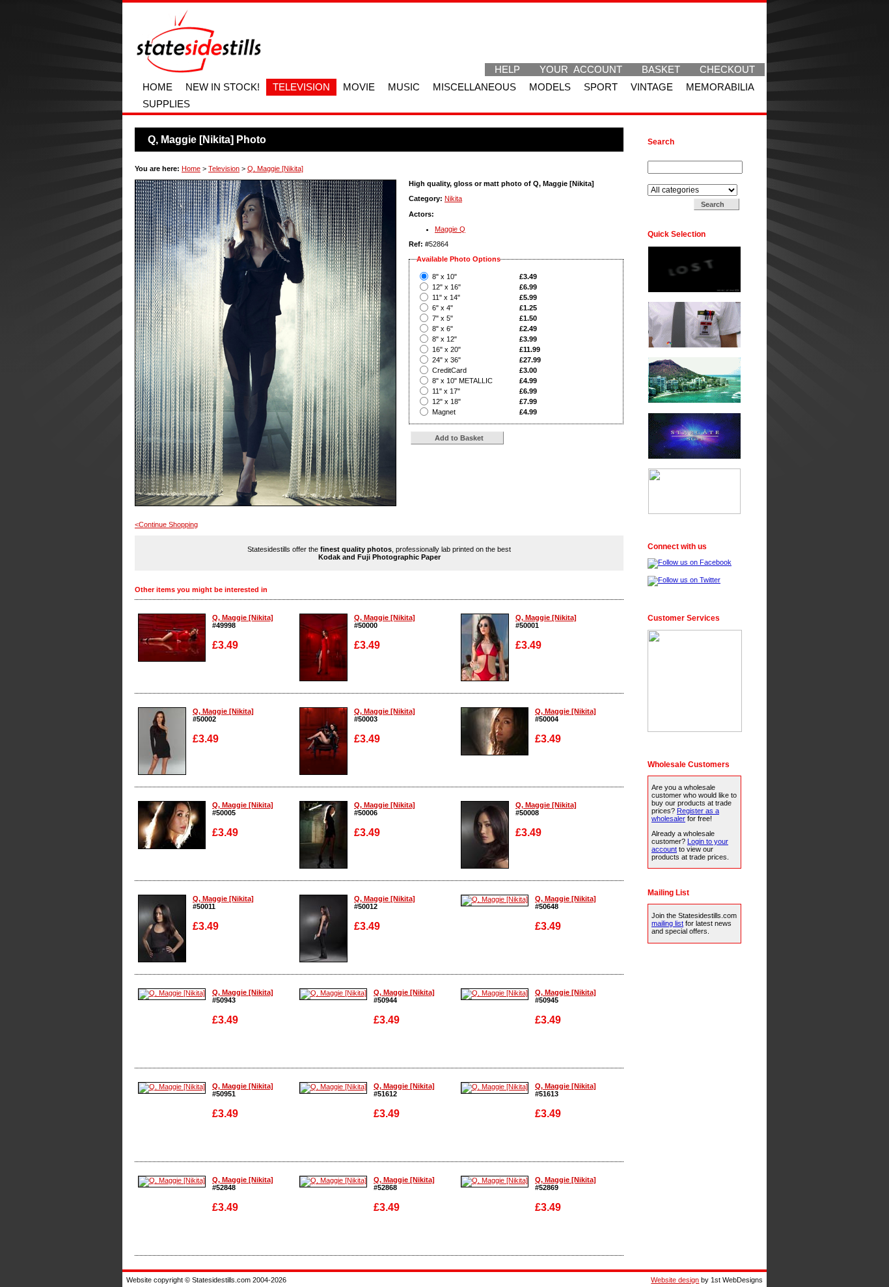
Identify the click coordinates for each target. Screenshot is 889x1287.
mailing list (667, 923)
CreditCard (449, 370)
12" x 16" (446, 287)
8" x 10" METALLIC (462, 381)
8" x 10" (444, 276)
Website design (675, 1280)
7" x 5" (442, 318)
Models (550, 87)
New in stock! (222, 87)
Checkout (727, 69)
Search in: (665, 180)
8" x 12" (444, 339)
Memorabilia (720, 87)
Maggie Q (450, 229)
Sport (601, 87)
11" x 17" (446, 391)
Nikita (453, 198)
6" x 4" (442, 308)
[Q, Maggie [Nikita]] (172, 659)
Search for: (666, 157)
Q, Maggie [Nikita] (275, 168)
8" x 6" (442, 328)
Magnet (444, 412)
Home (157, 87)
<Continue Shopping (166, 524)
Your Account (581, 69)
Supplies (166, 104)
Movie (359, 87)
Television (301, 87)
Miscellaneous (474, 87)
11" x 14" (446, 297)
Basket (661, 69)
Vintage (652, 87)
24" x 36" (446, 360)
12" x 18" (446, 401)
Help (507, 69)
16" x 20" (446, 349)
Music (404, 87)
